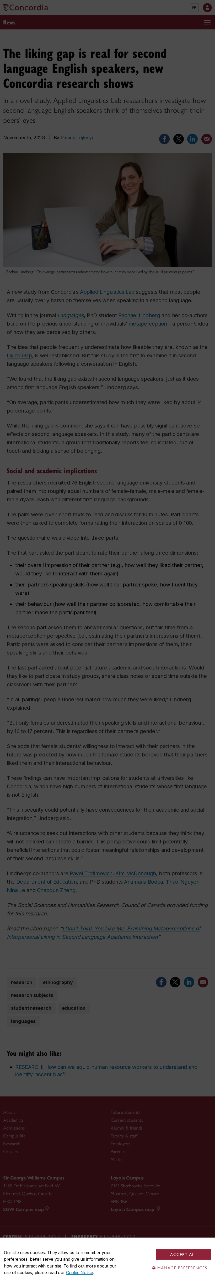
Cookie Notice (79, 1272)
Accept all (183, 1254)
